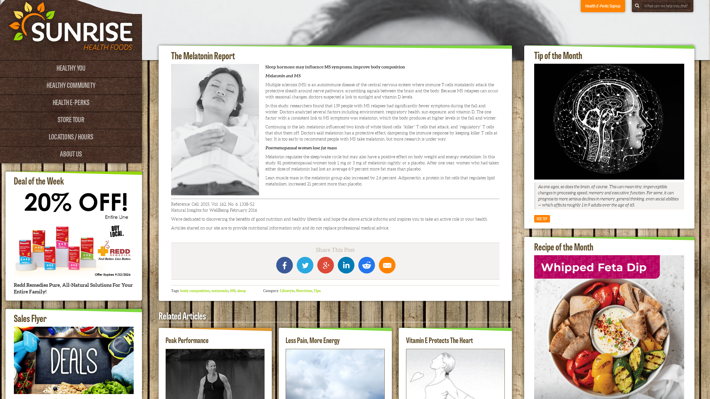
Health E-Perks (71, 101)
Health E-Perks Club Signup (603, 6)
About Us (71, 153)
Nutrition (304, 291)
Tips (317, 291)
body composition (195, 291)
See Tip (542, 218)
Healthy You (71, 67)
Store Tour (71, 119)
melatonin (220, 291)
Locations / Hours (71, 136)
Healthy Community (71, 84)
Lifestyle (287, 291)
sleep (241, 291)
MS (233, 291)
